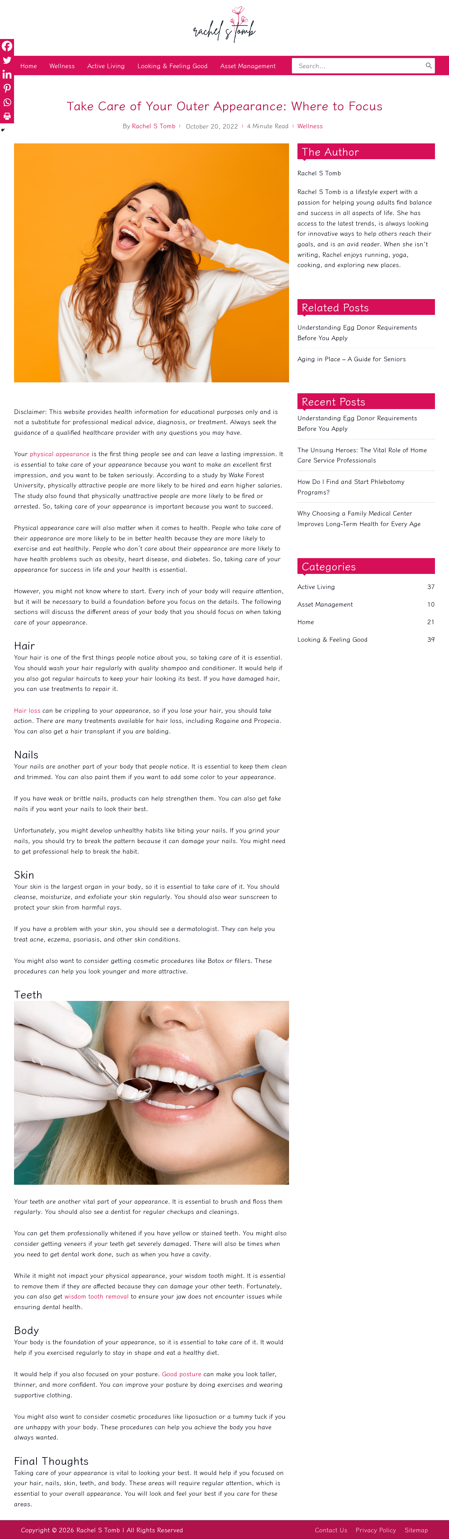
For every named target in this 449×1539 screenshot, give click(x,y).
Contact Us (331, 1529)
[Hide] (3, 130)
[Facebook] (7, 46)
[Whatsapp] (7, 102)
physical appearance (59, 453)
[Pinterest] (7, 88)
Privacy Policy (376, 1529)
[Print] (7, 116)
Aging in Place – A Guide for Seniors (351, 358)
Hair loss (27, 709)
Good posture (181, 1373)
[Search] (428, 65)
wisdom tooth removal (97, 1295)
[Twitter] (7, 60)
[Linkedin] (7, 74)
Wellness (310, 125)
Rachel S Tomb (153, 125)
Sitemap (416, 1529)
